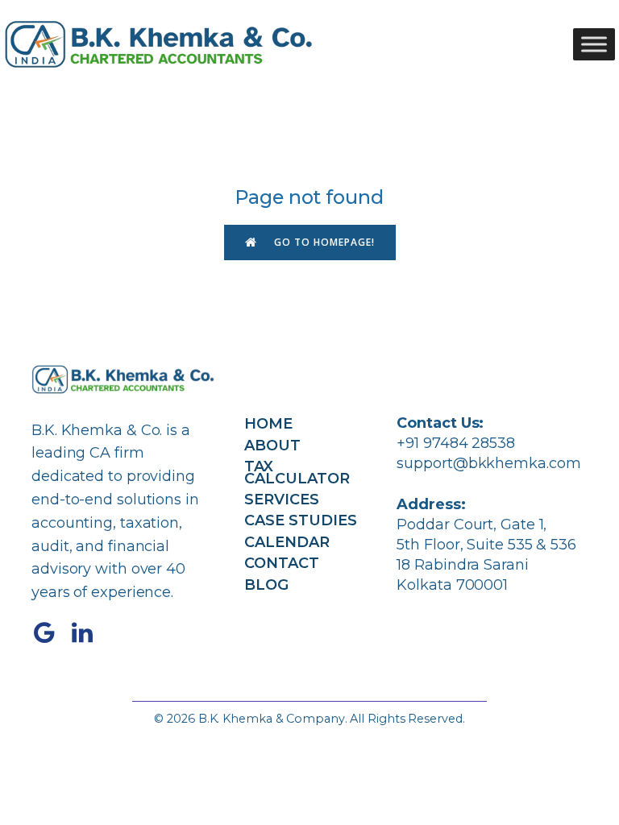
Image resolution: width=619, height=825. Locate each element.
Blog (266, 585)
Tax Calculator (297, 472)
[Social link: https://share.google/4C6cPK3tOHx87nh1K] (50, 633)
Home (268, 424)
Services (281, 499)
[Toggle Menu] (594, 44)
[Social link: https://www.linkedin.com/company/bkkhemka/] (88, 633)
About (272, 445)
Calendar (287, 542)
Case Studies (300, 520)
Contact (281, 563)
